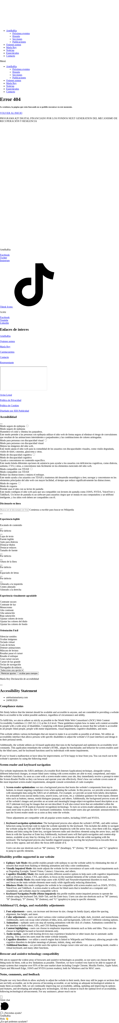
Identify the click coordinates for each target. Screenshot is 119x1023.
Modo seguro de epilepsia (13, 426)
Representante (7, 362)
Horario (16, 36)
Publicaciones (19, 41)
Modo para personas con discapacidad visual (22, 440)
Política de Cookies (9, 405)
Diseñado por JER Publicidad (14, 410)
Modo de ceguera (9, 483)
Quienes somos (13, 44)
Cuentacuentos (7, 352)
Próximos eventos (21, 33)
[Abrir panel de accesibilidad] (1, 997)
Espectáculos (12, 53)
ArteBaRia (11, 30)
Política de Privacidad (10, 400)
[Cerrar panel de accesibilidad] (1, 423)
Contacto (10, 56)
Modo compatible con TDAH (15, 469)
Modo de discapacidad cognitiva (16, 454)
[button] (59, 61)
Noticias (10, 50)
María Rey (11, 47)
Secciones (17, 39)
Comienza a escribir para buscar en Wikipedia (51, 509)
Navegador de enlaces (11, 667)
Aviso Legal (6, 395)
